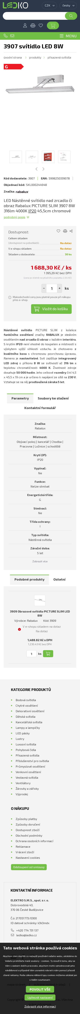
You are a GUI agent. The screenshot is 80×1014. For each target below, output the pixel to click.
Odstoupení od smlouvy (28, 867)
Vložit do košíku (55, 308)
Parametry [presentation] (20, 398)
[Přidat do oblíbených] (58, 231)
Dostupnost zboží (27, 830)
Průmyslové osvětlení (30, 766)
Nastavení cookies (28, 857)
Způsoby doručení (28, 824)
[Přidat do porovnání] (65, 231)
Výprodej (22, 794)
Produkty (35, 57)
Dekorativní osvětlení (30, 711)
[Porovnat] (33, 25)
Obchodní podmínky (29, 835)
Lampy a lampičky (28, 727)
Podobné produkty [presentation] (29, 579)
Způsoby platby (26, 819)
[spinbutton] (51, 288)
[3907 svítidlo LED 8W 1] (40, 84)
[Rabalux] (22, 191)
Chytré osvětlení (27, 705)
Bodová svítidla (26, 700)
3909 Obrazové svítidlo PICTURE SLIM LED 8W (40, 613)
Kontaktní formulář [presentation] (40, 408)
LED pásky (23, 733)
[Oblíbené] (40, 25)
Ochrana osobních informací (34, 841)
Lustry (20, 738)
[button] (59, 288)
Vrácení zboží (25, 852)
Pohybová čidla (26, 750)
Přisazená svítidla (59, 57)
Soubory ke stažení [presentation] (53, 398)
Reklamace (23, 846)
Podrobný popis (14, 217)
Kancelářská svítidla (29, 722)
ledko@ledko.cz (12, 35)
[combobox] (49, 5)
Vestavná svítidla (27, 777)
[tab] (20, 398)
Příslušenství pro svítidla (32, 761)
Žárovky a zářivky (27, 788)
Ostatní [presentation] (59, 579)
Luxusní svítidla (26, 744)
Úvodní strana (13, 57)
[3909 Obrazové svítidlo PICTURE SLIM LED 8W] (39, 600)
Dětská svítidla (25, 716)
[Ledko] (15, 5)
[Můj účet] (25, 25)
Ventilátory (23, 783)
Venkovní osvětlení (28, 772)
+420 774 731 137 (5, 35)
